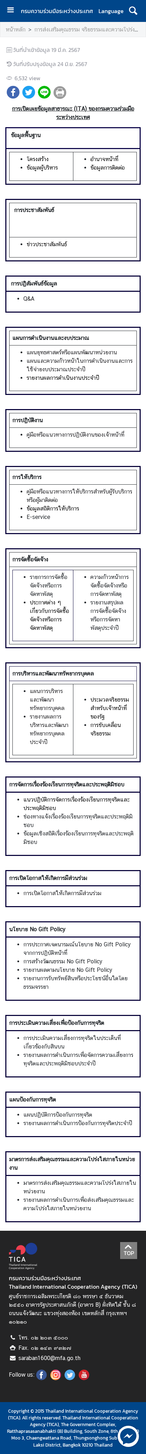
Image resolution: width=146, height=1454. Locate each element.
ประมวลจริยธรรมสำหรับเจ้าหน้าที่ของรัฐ (109, 708)
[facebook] (41, 1378)
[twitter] (70, 1378)
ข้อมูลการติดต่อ (107, 167)
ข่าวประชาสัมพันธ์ (47, 244)
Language (111, 11)
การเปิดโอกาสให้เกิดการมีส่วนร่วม (62, 893)
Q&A (28, 298)
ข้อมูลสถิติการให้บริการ (53, 508)
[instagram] (56, 1378)
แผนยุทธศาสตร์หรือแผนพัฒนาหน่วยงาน (72, 352)
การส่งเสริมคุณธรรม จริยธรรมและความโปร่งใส (87, 29)
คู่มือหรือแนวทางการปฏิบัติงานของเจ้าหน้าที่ (75, 434)
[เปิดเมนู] (13, 11)
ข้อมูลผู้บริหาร (42, 167)
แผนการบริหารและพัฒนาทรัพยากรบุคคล (47, 699)
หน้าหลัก (16, 29)
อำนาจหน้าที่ (104, 159)
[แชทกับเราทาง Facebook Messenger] (128, 1435)
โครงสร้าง (38, 159)
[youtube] (84, 1378)
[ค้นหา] (133, 11)
